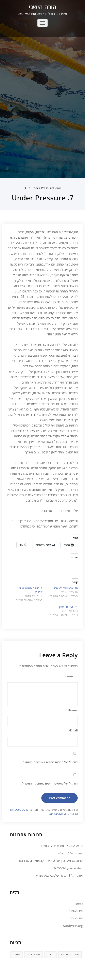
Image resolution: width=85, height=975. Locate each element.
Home (57, 188)
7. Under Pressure (40, 188)
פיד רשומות (76, 911)
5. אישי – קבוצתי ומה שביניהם (37, 861)
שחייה (16, 954)
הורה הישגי (42, 7)
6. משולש (64, 853)
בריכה (50, 954)
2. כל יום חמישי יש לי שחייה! (58, 846)
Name (73, 710)
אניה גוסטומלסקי (70, 954)
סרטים (58, 868)
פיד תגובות (76, 918)
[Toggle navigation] (42, 23)
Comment (70, 676)
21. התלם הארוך (68, 607)
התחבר (78, 903)
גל (81, 846)
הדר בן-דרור (33, 954)
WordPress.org (72, 926)
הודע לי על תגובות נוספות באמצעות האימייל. (50, 762)
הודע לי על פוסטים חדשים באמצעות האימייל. (49, 783)
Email (73, 730)
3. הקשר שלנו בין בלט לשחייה (52, 875)
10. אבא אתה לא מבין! (65, 588)
